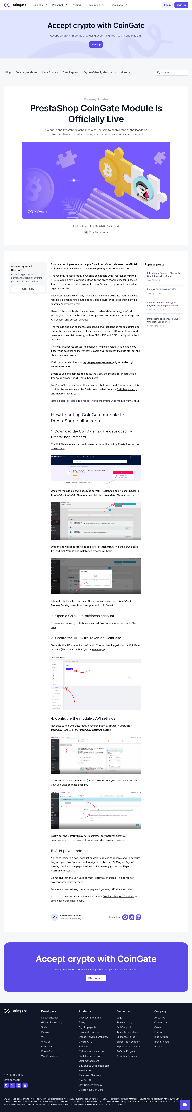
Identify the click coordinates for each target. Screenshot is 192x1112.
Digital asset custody (91, 1056)
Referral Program (126, 1051)
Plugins (45, 1032)
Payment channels (89, 1032)
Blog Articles (161, 1036)
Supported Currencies (129, 1046)
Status (45, 1027)
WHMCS (46, 1041)
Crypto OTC (85, 1041)
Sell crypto (85, 1070)
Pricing (158, 1032)
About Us (159, 1017)
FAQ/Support (124, 1027)
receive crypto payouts (126, 857)
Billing (82, 1022)
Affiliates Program (127, 1056)
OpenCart (46, 1046)
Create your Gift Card (91, 1089)
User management (89, 1060)
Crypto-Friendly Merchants (99, 72)
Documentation (49, 1017)
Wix (43, 1036)
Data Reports (71, 72)
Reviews (159, 1046)
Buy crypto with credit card (94, 1065)
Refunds (83, 1046)
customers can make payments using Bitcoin (82, 284)
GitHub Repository (51, 1022)
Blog (8, 72)
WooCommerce (49, 1056)
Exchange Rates (126, 1036)
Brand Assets (161, 1041)
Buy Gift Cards (87, 1080)
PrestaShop (47, 1051)
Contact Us (160, 1022)
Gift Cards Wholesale (91, 1084)
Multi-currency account (92, 1051)
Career (158, 1027)
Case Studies (50, 72)
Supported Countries (128, 1041)
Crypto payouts (87, 1027)
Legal (120, 1017)
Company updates (26, 72)
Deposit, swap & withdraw (93, 1036)
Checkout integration (90, 1017)
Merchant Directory (90, 1075)
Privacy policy (124, 1022)
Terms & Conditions (127, 1032)
